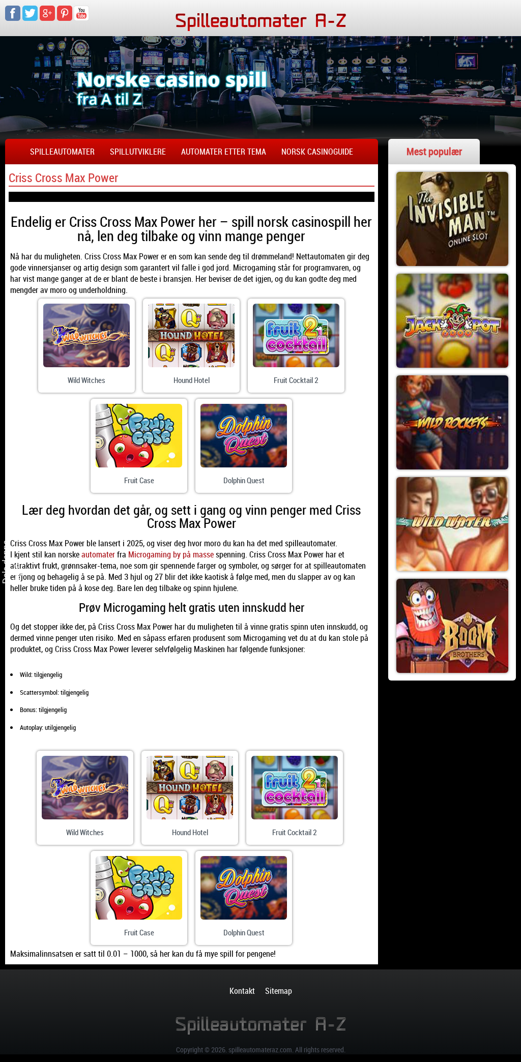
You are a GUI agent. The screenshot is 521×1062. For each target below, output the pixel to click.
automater (98, 554)
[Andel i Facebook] (18, 511)
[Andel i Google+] (18, 530)
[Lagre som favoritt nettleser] (18, 588)
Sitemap (278, 990)
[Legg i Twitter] (18, 568)
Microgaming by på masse (171, 554)
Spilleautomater (62, 151)
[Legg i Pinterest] (18, 549)
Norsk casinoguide (317, 151)
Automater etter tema (223, 151)
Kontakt (242, 990)
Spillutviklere (138, 151)
